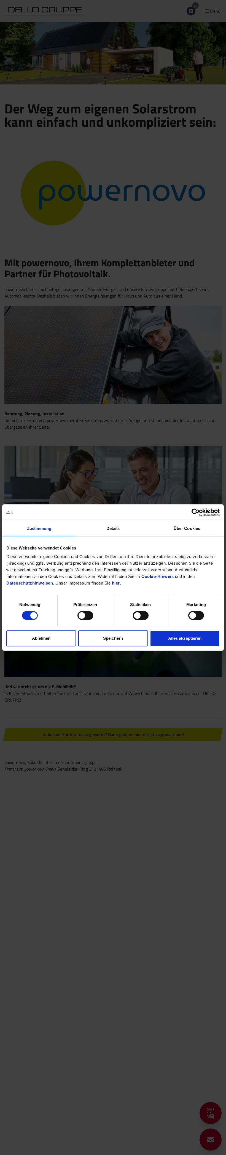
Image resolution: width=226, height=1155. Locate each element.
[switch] (85, 615)
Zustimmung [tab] (39, 528)
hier (116, 583)
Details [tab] (113, 528)
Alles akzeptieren (185, 638)
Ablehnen (41, 638)
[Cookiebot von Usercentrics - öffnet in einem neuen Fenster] (195, 512)
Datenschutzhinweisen (29, 583)
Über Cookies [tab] (187, 528)
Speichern (113, 638)
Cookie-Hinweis (157, 576)
